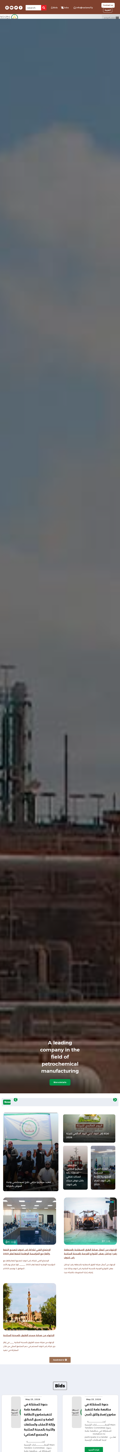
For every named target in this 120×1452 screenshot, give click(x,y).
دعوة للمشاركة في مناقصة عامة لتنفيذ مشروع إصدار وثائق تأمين (100, 1409)
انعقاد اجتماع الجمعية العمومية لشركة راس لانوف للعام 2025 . (102, 1176)
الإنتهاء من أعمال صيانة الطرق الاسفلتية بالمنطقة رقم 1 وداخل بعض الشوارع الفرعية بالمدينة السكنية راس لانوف (90, 1253)
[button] (111, 17)
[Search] (43, 7)
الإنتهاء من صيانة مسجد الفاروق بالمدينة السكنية (28, 1335)
